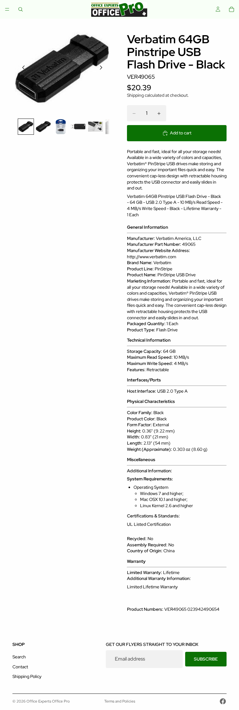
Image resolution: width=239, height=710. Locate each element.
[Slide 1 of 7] (25, 126)
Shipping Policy (26, 676)
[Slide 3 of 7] (60, 126)
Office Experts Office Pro (48, 701)
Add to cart (180, 133)
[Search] (20, 9)
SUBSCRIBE (206, 658)
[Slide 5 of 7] (95, 126)
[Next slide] (103, 68)
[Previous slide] (22, 68)
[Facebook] (223, 701)
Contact (20, 666)
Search (19, 657)
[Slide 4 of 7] (78, 126)
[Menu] (7, 9)
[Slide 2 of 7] (43, 126)
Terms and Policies (119, 701)
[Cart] (231, 9)
